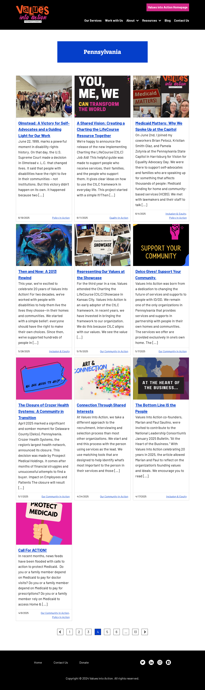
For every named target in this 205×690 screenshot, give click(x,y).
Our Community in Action (114, 351)
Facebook (168, 662)
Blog (168, 20)
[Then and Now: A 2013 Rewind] (44, 245)
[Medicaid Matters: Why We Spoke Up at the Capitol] (161, 97)
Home (38, 662)
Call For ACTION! (32, 550)
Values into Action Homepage (168, 7)
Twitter (142, 662)
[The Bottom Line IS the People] (161, 378)
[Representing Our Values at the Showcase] (102, 245)
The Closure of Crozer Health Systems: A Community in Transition (43, 411)
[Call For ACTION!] (44, 524)
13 (135, 632)
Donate (84, 662)
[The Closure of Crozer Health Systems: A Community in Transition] (44, 378)
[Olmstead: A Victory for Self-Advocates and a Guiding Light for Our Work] (44, 97)
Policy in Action (61, 217)
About (130, 20)
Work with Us (114, 20)
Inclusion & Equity (176, 213)
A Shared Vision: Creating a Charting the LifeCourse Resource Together (101, 129)
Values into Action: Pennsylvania (32, 14)
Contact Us (181, 20)
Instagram (159, 662)
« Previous (60, 632)
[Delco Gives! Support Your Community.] (161, 245)
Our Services (93, 20)
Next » (145, 632)
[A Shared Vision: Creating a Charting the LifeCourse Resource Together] (102, 97)
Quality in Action (119, 217)
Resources (149, 20)
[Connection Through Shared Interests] (102, 378)
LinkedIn (151, 662)
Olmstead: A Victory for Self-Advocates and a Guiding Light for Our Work (43, 129)
